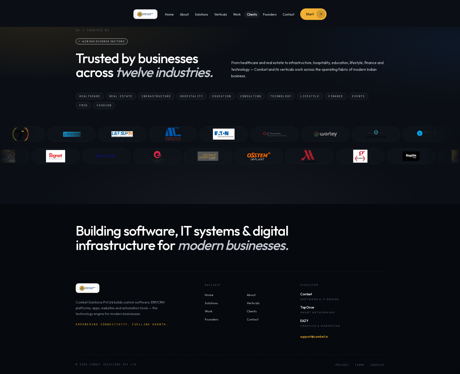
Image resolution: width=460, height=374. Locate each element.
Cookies (377, 365)
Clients (252, 14)
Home (169, 14)
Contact (288, 14)
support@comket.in (314, 336)
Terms (360, 365)
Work (237, 14)
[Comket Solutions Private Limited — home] (145, 14)
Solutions (201, 14)
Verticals (220, 14)
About (184, 14)
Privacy (342, 365)
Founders (269, 14)
